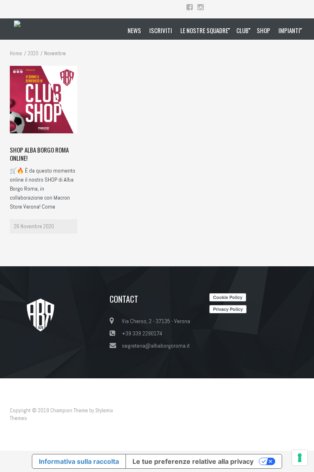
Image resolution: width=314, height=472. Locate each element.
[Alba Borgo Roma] (17, 29)
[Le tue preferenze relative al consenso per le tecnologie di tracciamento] (299, 457)
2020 (33, 53)
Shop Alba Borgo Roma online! (39, 153)
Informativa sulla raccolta (79, 461)
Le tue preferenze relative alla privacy (192, 461)
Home (16, 53)
